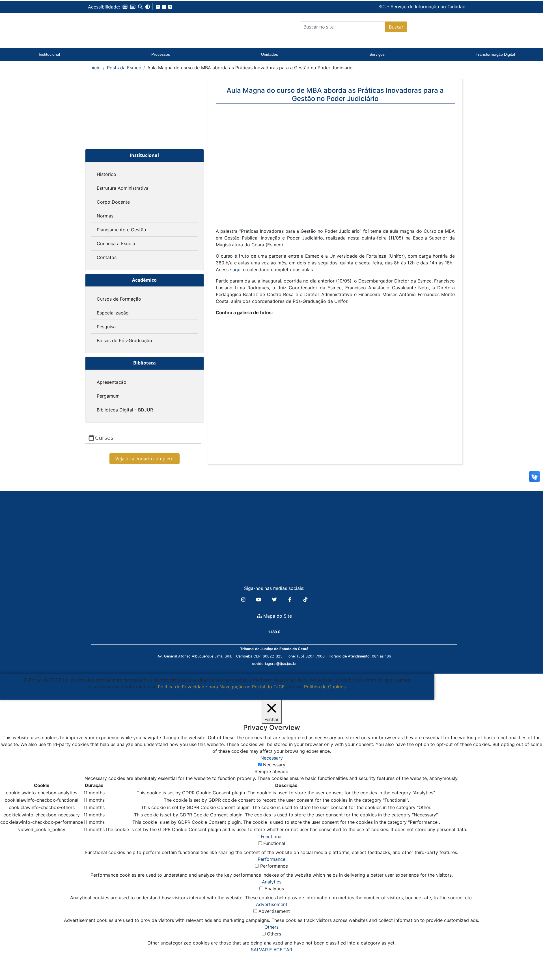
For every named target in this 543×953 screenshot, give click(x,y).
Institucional (49, 54)
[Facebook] (290, 599)
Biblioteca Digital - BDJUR (125, 410)
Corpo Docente (113, 202)
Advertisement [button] (271, 904)
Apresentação (111, 382)
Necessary (274, 764)
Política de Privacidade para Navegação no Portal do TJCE (221, 686)
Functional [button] (272, 836)
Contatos (107, 257)
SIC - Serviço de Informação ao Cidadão (383, 6)
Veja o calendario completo (144, 459)
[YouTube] (259, 599)
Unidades (269, 54)
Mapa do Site (277, 616)
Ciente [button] (215, 693)
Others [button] (271, 927)
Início (95, 67)
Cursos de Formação (119, 299)
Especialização (113, 313)
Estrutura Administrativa (122, 188)
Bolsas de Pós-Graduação (124, 340)
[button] (125, 7)
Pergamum (108, 396)
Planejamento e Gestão (121, 229)
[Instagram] (244, 599)
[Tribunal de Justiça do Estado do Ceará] (123, 27)
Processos (160, 54)
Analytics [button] (271, 882)
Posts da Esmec (124, 67)
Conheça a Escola (116, 243)
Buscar (396, 27)
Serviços (377, 54)
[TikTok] (305, 599)
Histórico (106, 174)
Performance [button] (271, 859)
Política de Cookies (325, 686)
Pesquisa (106, 326)
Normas (105, 216)
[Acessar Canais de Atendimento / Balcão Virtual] (527, 932)
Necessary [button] (271, 758)
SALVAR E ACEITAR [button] (271, 949)
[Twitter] (275, 599)
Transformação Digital (495, 54)
